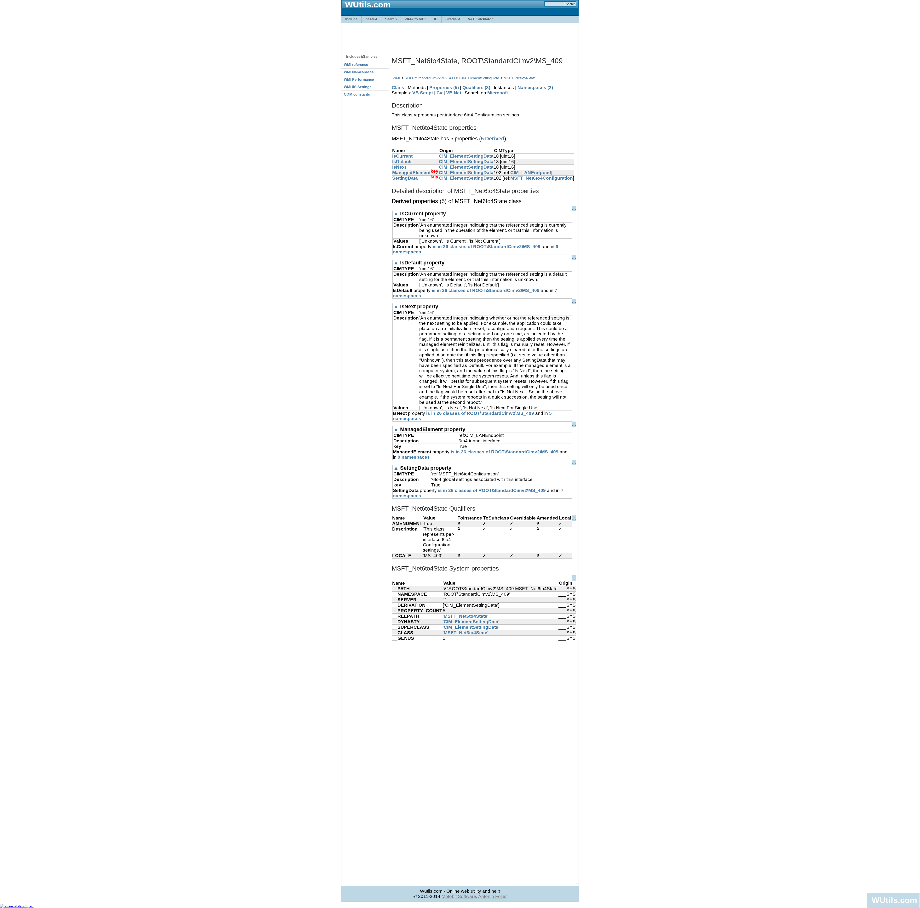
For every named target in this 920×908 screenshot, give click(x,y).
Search (391, 19)
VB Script (422, 92)
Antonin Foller (492, 896)
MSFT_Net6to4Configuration (541, 178)
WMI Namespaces (359, 72)
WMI (396, 78)
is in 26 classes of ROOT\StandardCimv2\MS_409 (486, 246)
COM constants (357, 94)
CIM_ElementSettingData (479, 78)
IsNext (399, 167)
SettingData (405, 178)
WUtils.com (894, 900)
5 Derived (492, 139)
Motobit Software (459, 896)
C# (440, 92)
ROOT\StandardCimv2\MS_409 (430, 78)
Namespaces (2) (535, 87)
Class (398, 87)
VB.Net (453, 92)
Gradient (452, 19)
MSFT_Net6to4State (520, 78)
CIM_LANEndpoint (530, 172)
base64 (371, 19)
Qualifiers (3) (476, 87)
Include (351, 19)
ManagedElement (411, 172)
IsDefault (402, 161)
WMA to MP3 (415, 19)
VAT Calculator (480, 19)
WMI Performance (359, 79)
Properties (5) (444, 87)
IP (435, 19)
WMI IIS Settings (357, 87)
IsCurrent (402, 156)
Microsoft (497, 92)
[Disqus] (484, 701)
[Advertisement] (460, 36)
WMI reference (356, 65)
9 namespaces (414, 457)
